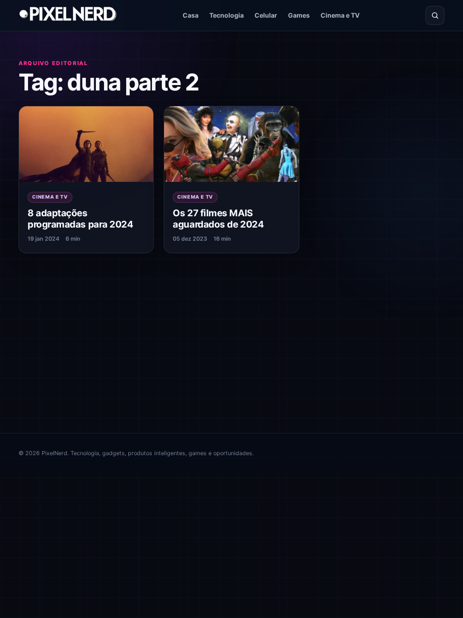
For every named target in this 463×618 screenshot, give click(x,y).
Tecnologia (226, 15)
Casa (190, 15)
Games (299, 15)
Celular (266, 15)
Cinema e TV (340, 15)
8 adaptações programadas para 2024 (80, 218)
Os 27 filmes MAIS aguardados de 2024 (218, 218)
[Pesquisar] (434, 15)
